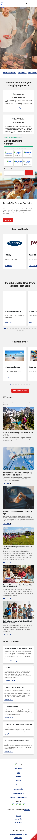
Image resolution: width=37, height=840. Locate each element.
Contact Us (18, 768)
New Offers (21, 72)
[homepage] (4, 3)
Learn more (6, 444)
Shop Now (8, 220)
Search (29, 173)
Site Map (18, 815)
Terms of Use (18, 822)
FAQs (18, 772)
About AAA (18, 781)
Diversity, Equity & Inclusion (18, 797)
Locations (18, 777)
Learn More (8, 265)
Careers (18, 785)
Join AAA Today (9, 680)
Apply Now (7, 734)
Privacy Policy (18, 819)
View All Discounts (9, 72)
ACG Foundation (18, 789)
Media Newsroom (18, 793)
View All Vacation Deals (20, 390)
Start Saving (18, 108)
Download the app (10, 661)
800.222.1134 (27, 809)
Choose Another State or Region (18, 834)
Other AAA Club (18, 837)
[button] (5, 328)
